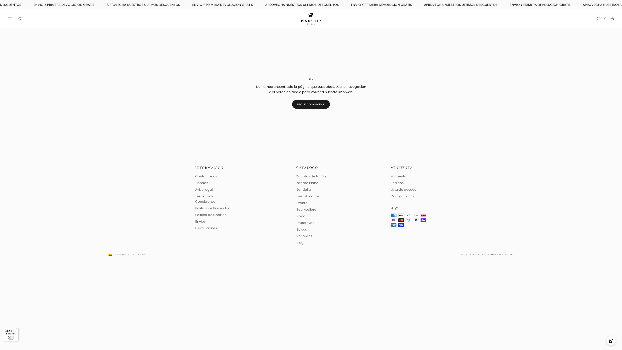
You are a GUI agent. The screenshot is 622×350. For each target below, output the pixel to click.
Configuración (402, 196)
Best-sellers (306, 209)
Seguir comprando (311, 104)
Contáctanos (206, 176)
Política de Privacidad (212, 208)
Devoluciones (206, 228)
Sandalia (303, 189)
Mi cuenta (399, 176)
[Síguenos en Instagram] (396, 208)
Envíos (200, 221)
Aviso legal (204, 189)
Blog (300, 242)
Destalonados (308, 196)
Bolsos (301, 229)
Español (143, 255)
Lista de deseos (403, 189)
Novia (300, 216)
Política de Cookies (210, 215)
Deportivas (305, 223)
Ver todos (304, 236)
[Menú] (16, 329)
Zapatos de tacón (311, 176)
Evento (301, 203)
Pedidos (397, 183)
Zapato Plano (307, 183)
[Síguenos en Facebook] (392, 208)
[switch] (11, 337)
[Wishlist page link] (598, 18)
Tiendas (201, 183)
